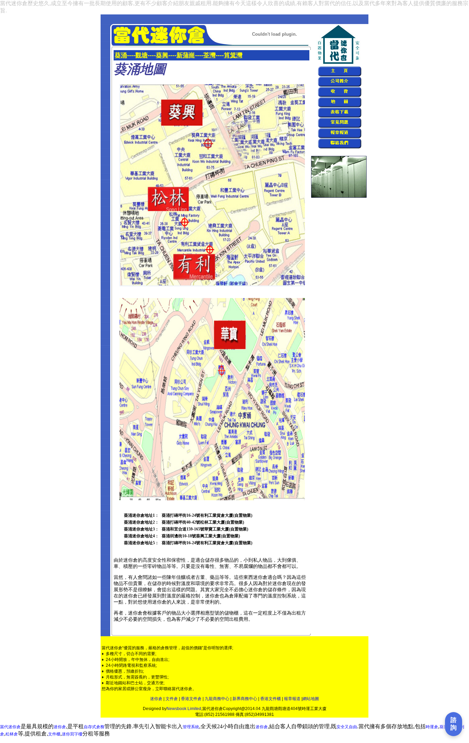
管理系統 (191, 726)
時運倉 (432, 726)
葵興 (162, 55)
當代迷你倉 (10, 726)
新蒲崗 (185, 55)
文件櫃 (54, 734)
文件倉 (171, 698)
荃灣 (209, 55)
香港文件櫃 (270, 698)
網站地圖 (310, 698)
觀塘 (141, 55)
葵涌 (121, 55)
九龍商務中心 (217, 698)
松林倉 (11, 734)
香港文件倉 (191, 698)
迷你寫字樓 (72, 734)
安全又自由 (346, 726)
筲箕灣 (233, 55)
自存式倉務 (94, 726)
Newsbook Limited (184, 708)
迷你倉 (156, 698)
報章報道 (292, 698)
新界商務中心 (244, 698)
